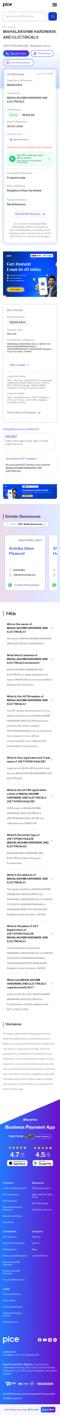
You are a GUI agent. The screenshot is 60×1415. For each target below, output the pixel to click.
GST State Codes (40, 1203)
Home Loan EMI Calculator (15, 1256)
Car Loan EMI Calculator (14, 1279)
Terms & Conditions (12, 1294)
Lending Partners (40, 1256)
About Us (36, 1237)
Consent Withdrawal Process (12, 1314)
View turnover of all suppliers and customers (29, 147)
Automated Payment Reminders (12, 1208)
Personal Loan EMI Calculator (11, 1272)
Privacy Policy (9, 1300)
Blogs (34, 1249)
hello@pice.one (11, 1355)
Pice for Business (11, 1194)
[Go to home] (27, 5)
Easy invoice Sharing (12, 1216)
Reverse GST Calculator (14, 1243)
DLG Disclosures (10, 1322)
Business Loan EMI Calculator (11, 1263)
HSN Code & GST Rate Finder (42, 1195)
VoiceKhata (8, 1222)
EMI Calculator (9, 1249)
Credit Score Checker (42, 1209)
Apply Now (48, 1409)
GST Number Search (41, 1188)
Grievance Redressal (12, 1307)
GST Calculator (10, 1237)
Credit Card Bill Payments (14, 1188)
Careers (35, 1243)
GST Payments (10, 1201)
